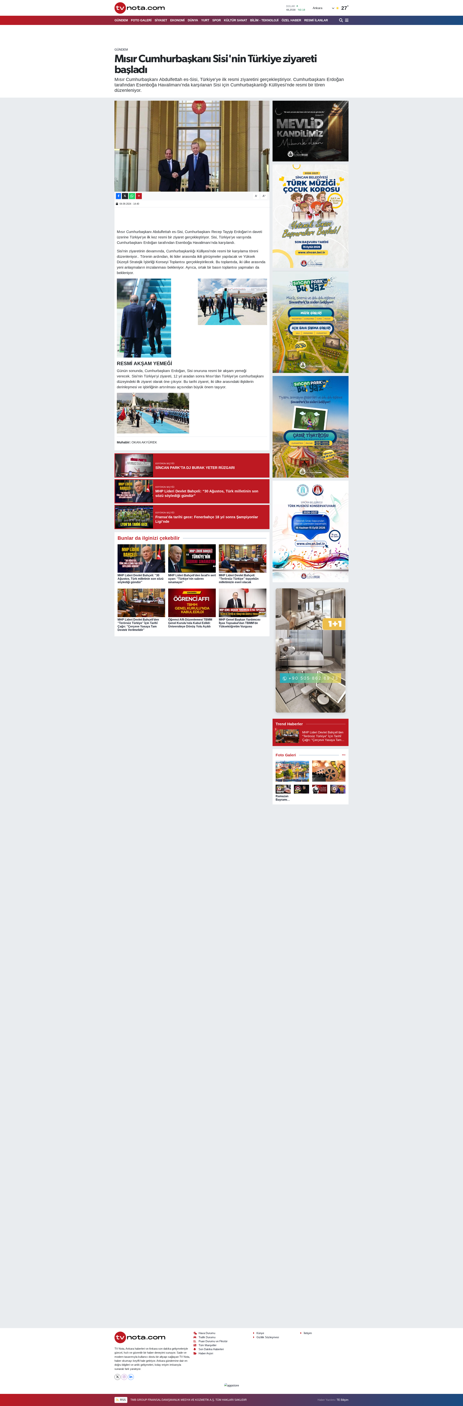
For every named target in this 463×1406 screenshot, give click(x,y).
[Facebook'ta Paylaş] (118, 196)
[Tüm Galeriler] (343, 755)
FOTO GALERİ (141, 20)
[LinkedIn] (131, 1377)
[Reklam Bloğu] (311, 131)
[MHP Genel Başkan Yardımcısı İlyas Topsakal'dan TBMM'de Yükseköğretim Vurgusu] (242, 602)
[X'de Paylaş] (125, 196)
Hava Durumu (207, 1333)
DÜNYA (193, 20)
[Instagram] (124, 1377)
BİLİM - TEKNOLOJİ (264, 20)
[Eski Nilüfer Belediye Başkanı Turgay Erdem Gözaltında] (337, 789)
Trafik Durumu (207, 1337)
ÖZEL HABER (291, 20)
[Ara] (341, 20)
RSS (122, 1399)
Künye (260, 1333)
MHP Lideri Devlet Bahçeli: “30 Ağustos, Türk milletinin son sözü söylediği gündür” (140, 579)
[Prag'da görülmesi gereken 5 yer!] (292, 771)
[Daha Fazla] (139, 196)
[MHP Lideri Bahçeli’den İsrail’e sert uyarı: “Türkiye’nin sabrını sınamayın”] (192, 558)
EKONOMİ (177, 20)
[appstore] (231, 1385)
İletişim (308, 1333)
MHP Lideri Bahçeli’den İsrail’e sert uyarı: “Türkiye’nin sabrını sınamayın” (192, 579)
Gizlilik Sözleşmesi (267, 1337)
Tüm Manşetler (207, 1345)
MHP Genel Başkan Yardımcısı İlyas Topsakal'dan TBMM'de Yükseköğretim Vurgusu (239, 623)
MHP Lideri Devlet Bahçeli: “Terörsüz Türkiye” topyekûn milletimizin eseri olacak (239, 579)
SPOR (216, 20)
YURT (205, 20)
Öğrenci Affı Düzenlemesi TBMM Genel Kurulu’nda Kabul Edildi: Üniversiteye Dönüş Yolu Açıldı (190, 623)
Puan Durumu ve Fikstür (213, 1341)
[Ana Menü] (346, 20)
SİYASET (161, 20)
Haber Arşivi (206, 1353)
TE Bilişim (343, 1399)
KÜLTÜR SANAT (235, 20)
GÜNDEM (121, 20)
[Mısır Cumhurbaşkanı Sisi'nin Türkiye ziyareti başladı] (191, 146)
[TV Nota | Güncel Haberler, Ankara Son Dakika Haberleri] (139, 8)
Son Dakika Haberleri (211, 1349)
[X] (117, 1377)
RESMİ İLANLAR (316, 20)
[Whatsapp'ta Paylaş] (132, 196)
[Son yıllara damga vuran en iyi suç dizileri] (329, 771)
